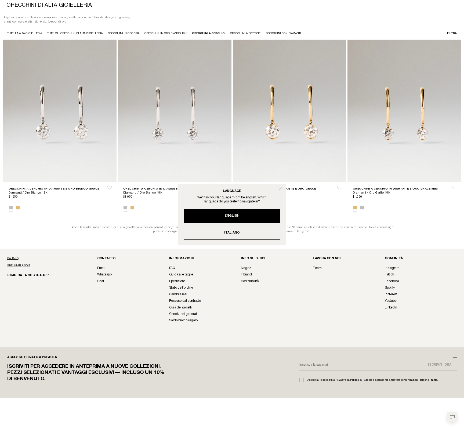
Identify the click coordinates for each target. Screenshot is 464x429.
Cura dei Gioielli (180, 308)
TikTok (389, 275)
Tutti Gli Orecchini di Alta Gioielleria (75, 34)
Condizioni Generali (183, 314)
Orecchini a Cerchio (208, 34)
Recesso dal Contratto (185, 301)
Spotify (389, 288)
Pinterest (391, 294)
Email (101, 268)
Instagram (392, 268)
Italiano (232, 232)
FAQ (172, 268)
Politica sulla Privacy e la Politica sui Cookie (346, 380)
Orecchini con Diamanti (283, 34)
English (231, 215)
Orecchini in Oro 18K (123, 34)
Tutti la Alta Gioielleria (24, 34)
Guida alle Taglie (181, 275)
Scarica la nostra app (25, 275)
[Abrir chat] (452, 417)
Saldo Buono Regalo (183, 320)
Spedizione (177, 281)
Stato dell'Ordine (181, 288)
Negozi (246, 268)
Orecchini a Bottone (245, 34)
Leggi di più (57, 22)
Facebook (392, 281)
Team (317, 268)
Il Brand (246, 275)
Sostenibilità (250, 281)
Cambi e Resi (178, 294)
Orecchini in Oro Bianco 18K (165, 34)
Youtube (390, 301)
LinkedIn (391, 308)
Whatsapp (104, 275)
